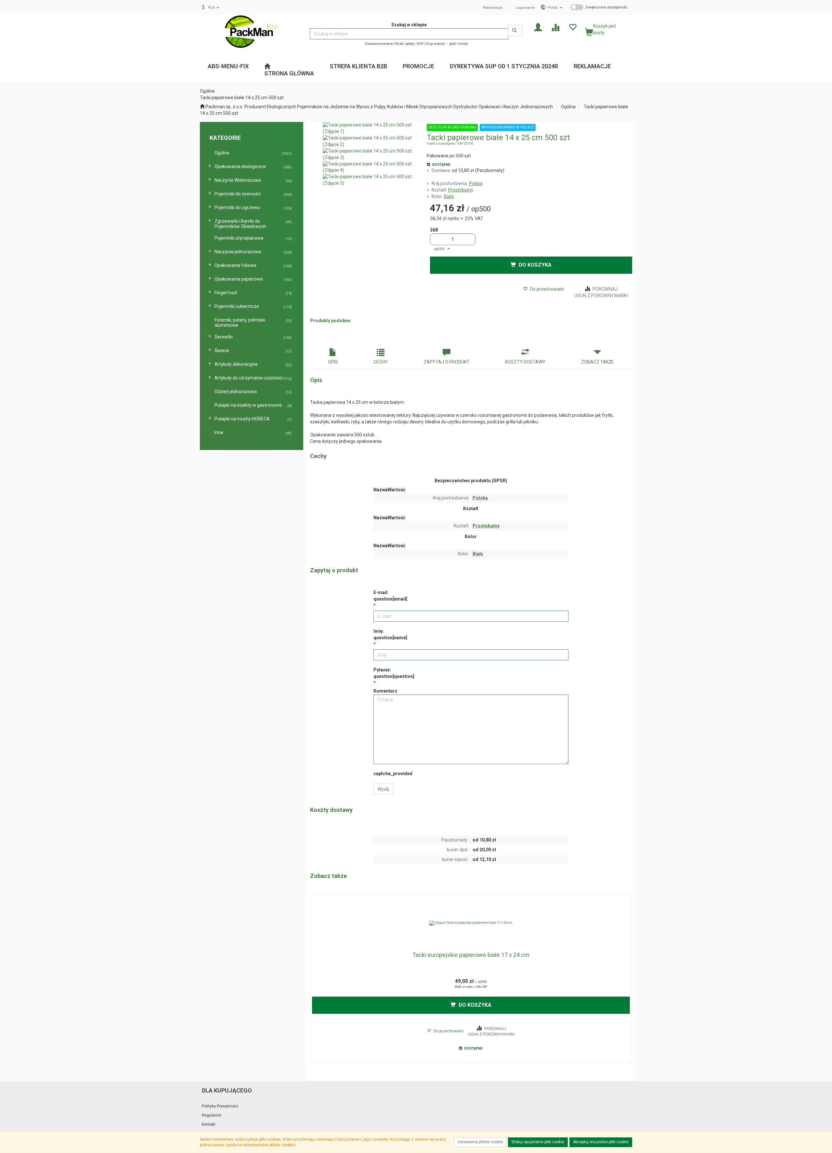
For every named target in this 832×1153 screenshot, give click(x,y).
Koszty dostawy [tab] (525, 361)
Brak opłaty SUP (409, 43)
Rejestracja (492, 7)
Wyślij (383, 789)
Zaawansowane (378, 43)
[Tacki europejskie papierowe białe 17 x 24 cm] (471, 923)
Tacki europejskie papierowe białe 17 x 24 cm (470, 954)
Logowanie (525, 7)
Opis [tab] (333, 361)
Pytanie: (393, 673)
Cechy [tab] (380, 361)
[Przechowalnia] (572, 27)
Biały (449, 196)
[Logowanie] (538, 27)
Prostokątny (460, 189)
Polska (476, 183)
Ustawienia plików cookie (480, 1142)
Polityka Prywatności (220, 1106)
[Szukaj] (515, 30)
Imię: (390, 634)
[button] (555, 7)
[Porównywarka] (555, 27)
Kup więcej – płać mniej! (447, 43)
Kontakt (208, 1124)
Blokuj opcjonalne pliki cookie (538, 1142)
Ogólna (568, 106)
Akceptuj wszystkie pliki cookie (601, 1142)
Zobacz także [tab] (597, 361)
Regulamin (211, 1115)
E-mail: (390, 596)
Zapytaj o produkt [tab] (446, 361)
